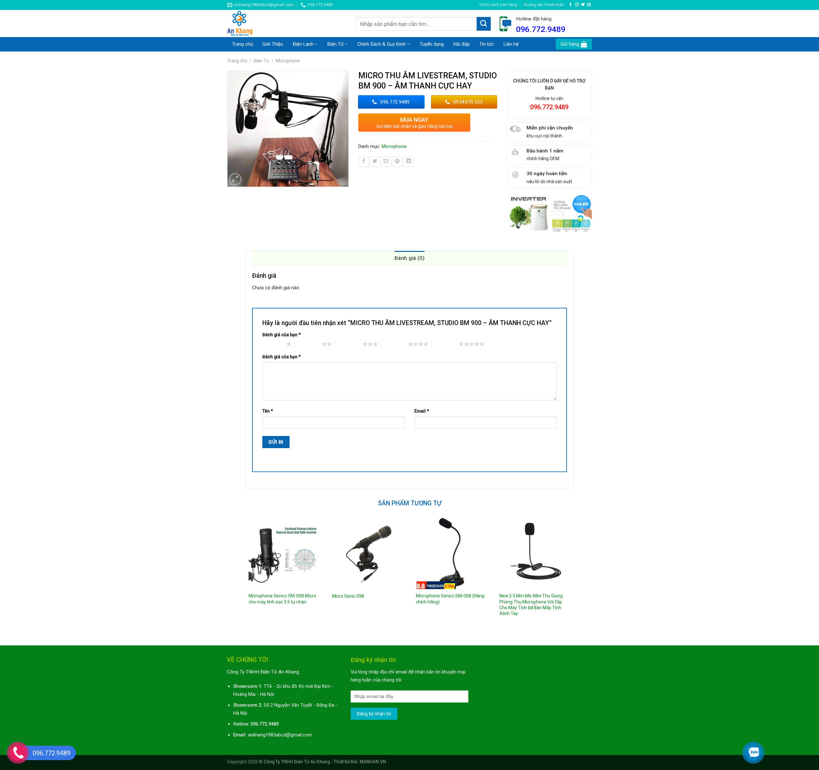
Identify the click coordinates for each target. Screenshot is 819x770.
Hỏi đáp (461, 44)
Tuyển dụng (432, 44)
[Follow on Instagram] (577, 5)
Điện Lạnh (303, 44)
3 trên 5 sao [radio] (348, 343)
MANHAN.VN (373, 761)
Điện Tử (335, 44)
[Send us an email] (589, 5)
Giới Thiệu (272, 44)
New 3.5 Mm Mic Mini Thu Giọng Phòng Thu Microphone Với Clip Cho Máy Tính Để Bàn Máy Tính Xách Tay (531, 604)
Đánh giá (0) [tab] (409, 258)
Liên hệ (511, 44)
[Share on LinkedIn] (408, 162)
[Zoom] (235, 179)
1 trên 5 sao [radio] (272, 343)
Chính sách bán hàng (498, 4)
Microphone (288, 60)
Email (421, 411)
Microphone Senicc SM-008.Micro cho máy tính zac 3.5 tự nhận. (282, 598)
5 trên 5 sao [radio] (445, 343)
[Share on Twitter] (375, 162)
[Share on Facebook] (364, 162)
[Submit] (484, 24)
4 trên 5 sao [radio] (394, 343)
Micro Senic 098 (348, 596)
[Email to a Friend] (386, 162)
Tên (267, 411)
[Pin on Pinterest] (397, 162)
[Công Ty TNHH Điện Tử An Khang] (286, 23)
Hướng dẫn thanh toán (544, 4)
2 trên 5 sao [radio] (308, 343)
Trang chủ (242, 44)
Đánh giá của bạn (281, 334)
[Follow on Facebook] (571, 5)
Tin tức (486, 44)
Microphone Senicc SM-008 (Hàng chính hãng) (450, 598)
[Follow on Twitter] (583, 5)
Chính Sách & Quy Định (381, 44)
